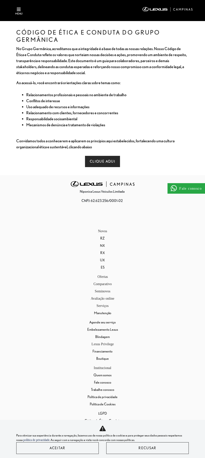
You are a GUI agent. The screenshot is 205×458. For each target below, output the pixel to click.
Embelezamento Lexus (102, 329)
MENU (18, 13)
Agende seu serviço (102, 322)
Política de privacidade (103, 397)
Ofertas (103, 277)
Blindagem (102, 337)
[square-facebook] (84, 217)
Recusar (147, 448)
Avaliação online (102, 298)
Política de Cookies (103, 404)
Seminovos (102, 291)
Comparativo (103, 284)
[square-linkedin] (120, 217)
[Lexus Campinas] (167, 9)
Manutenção (102, 313)
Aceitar (58, 448)
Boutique (102, 359)
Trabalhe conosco (102, 390)
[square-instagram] (96, 217)
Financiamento (102, 351)
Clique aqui (102, 161)
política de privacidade (36, 440)
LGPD (102, 413)
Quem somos (103, 375)
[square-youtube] (108, 217)
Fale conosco (102, 382)
